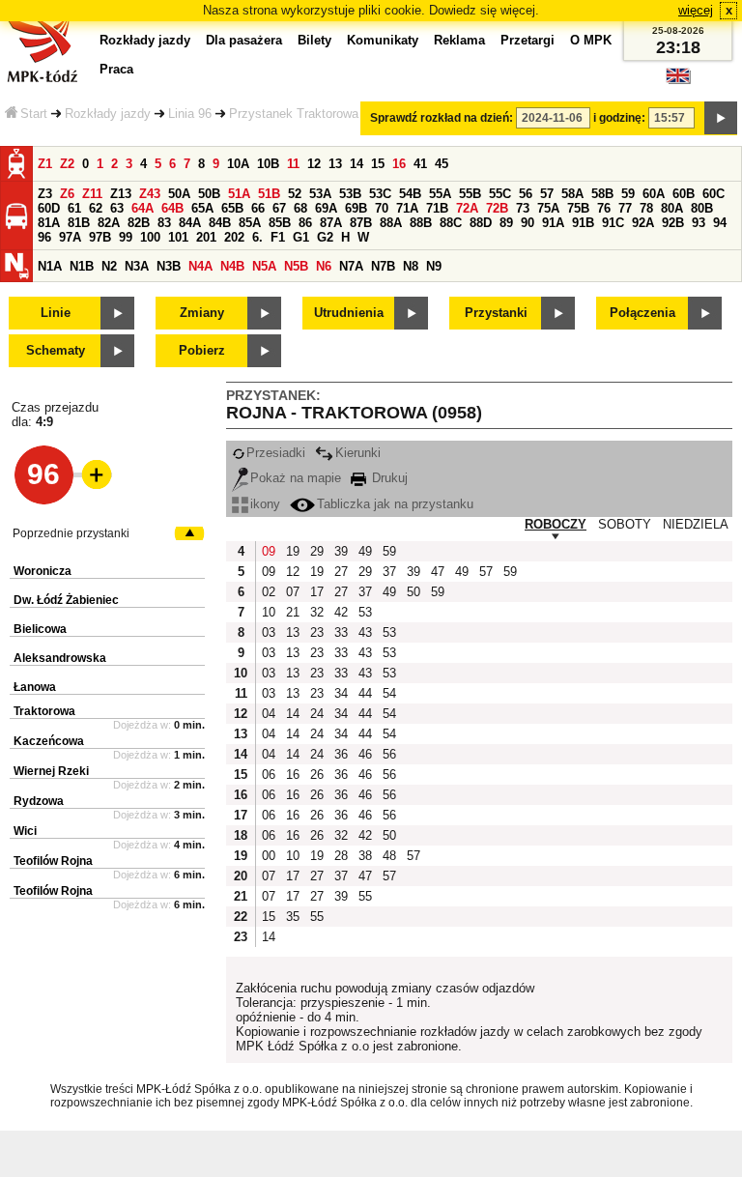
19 (293, 551)
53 (365, 612)
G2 (325, 237)
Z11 (92, 194)
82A (109, 222)
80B (702, 208)
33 (341, 632)
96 (44, 237)
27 (341, 571)
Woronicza (42, 571)
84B (220, 222)
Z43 (149, 194)
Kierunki (358, 452)
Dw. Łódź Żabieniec (66, 600)
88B (421, 222)
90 (527, 222)
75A (548, 208)
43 (365, 632)
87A (331, 222)
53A (320, 194)
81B (79, 222)
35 (293, 916)
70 (381, 208)
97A (70, 237)
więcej (695, 10)
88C (451, 222)
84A (190, 222)
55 (365, 896)
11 (293, 164)
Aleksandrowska (60, 658)
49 (365, 551)
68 (300, 208)
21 (293, 612)
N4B (232, 266)
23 (317, 632)
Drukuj (388, 478)
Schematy (55, 350)
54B (410, 194)
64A (142, 208)
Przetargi (527, 40)
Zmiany (202, 312)
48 (389, 855)
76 (604, 208)
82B (139, 222)
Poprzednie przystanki (71, 533)
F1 (278, 237)
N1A (50, 266)
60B (683, 194)
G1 (301, 237)
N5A (264, 266)
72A (467, 208)
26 (317, 774)
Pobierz (202, 350)
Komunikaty (382, 40)
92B (673, 222)
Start (33, 113)
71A (407, 208)
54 (389, 693)
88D (481, 222)
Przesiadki (275, 452)
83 (164, 222)
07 (293, 592)
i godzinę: (619, 118)
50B (209, 194)
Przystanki (496, 312)
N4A (200, 266)
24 (317, 713)
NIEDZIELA (695, 524)
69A (326, 208)
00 (268, 855)
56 (525, 194)
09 (268, 551)
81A (49, 222)
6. (257, 237)
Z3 (45, 194)
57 (547, 194)
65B (232, 208)
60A (653, 194)
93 (698, 222)
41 (420, 164)
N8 (410, 266)
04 (268, 713)
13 (335, 164)
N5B (296, 266)
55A (440, 194)
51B (269, 194)
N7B (383, 266)
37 (389, 571)
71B (437, 208)
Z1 (45, 164)
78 (646, 208)
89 (506, 222)
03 (268, 632)
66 (258, 208)
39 (341, 551)
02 (268, 592)
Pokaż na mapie (295, 478)
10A (238, 164)
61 (74, 208)
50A (179, 194)
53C (380, 194)
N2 (109, 266)
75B (578, 208)
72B (497, 208)
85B (280, 222)
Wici (25, 831)
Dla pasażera (244, 40)
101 (178, 237)
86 (305, 222)
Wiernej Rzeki (51, 771)
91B (583, 222)
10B (268, 164)
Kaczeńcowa (49, 741)
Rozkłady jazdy (108, 113)
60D (49, 208)
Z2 (67, 164)
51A (239, 194)
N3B (169, 266)
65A (202, 208)
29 (317, 551)
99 (125, 237)
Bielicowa (40, 629)
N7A (351, 266)
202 (234, 237)
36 (341, 754)
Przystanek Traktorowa (293, 113)
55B (470, 194)
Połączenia (642, 312)
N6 (323, 266)
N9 (434, 266)
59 (628, 194)
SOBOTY (624, 524)
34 (341, 693)
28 (341, 855)
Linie (56, 312)
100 (150, 237)
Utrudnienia (349, 312)
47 (437, 571)
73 (522, 208)
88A (391, 222)
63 (117, 208)
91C (613, 222)
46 (365, 754)
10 (268, 612)
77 (625, 208)
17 (317, 592)
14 (356, 164)
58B (602, 194)
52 (294, 194)
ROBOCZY (555, 524)
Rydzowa (39, 801)
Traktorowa (44, 711)
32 (317, 612)
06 (268, 774)
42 (341, 612)
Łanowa (35, 687)
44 (365, 693)
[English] (678, 80)
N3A (137, 266)
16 (399, 164)
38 (365, 855)
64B (172, 208)
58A (572, 194)
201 (206, 237)
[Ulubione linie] (91, 474)
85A (250, 222)
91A (553, 222)
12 (314, 164)
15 (378, 164)
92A (643, 222)
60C (713, 194)
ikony (265, 504)
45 (441, 164)
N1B (82, 266)
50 (413, 592)
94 (720, 222)
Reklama (459, 40)
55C (500, 194)
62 (95, 208)
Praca (116, 69)
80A (672, 208)
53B (350, 194)
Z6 (67, 194)
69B (356, 208)
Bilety (314, 40)
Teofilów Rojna (53, 861)
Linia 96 (190, 113)
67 (279, 208)
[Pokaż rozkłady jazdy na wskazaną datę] (720, 117)
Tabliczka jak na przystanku (395, 504)
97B (100, 237)
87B (361, 222)
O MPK (591, 40)
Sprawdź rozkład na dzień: (441, 118)
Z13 (120, 194)
